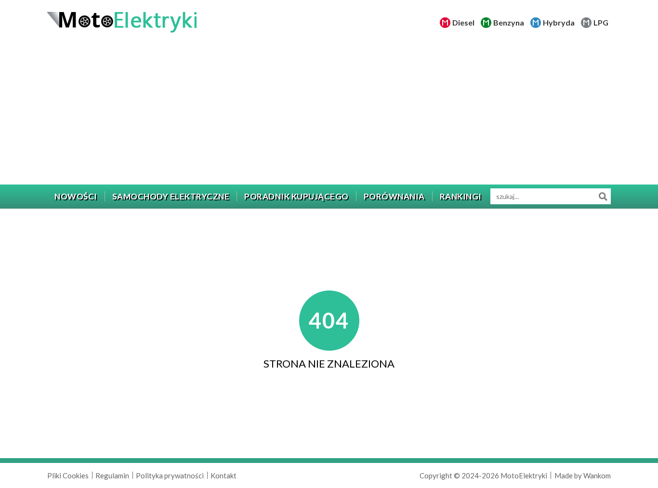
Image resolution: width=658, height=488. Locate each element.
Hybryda (559, 22)
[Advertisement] (329, 112)
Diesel (463, 22)
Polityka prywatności (170, 475)
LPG (600, 22)
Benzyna (508, 22)
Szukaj (603, 196)
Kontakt (224, 475)
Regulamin (112, 475)
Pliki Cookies (68, 475)
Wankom (597, 475)
